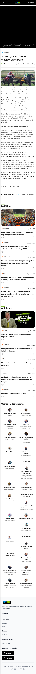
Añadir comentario (27, 194)
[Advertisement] (18, 24)
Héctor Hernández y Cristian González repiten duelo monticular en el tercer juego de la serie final (17, 294)
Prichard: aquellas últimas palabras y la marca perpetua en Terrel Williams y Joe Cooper (16, 379)
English (4, 626)
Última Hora (7, 45)
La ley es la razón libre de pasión (13, 394)
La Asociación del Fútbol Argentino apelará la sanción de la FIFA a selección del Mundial (17, 263)
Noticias (17, 45)
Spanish (4, 623)
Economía (27, 45)
